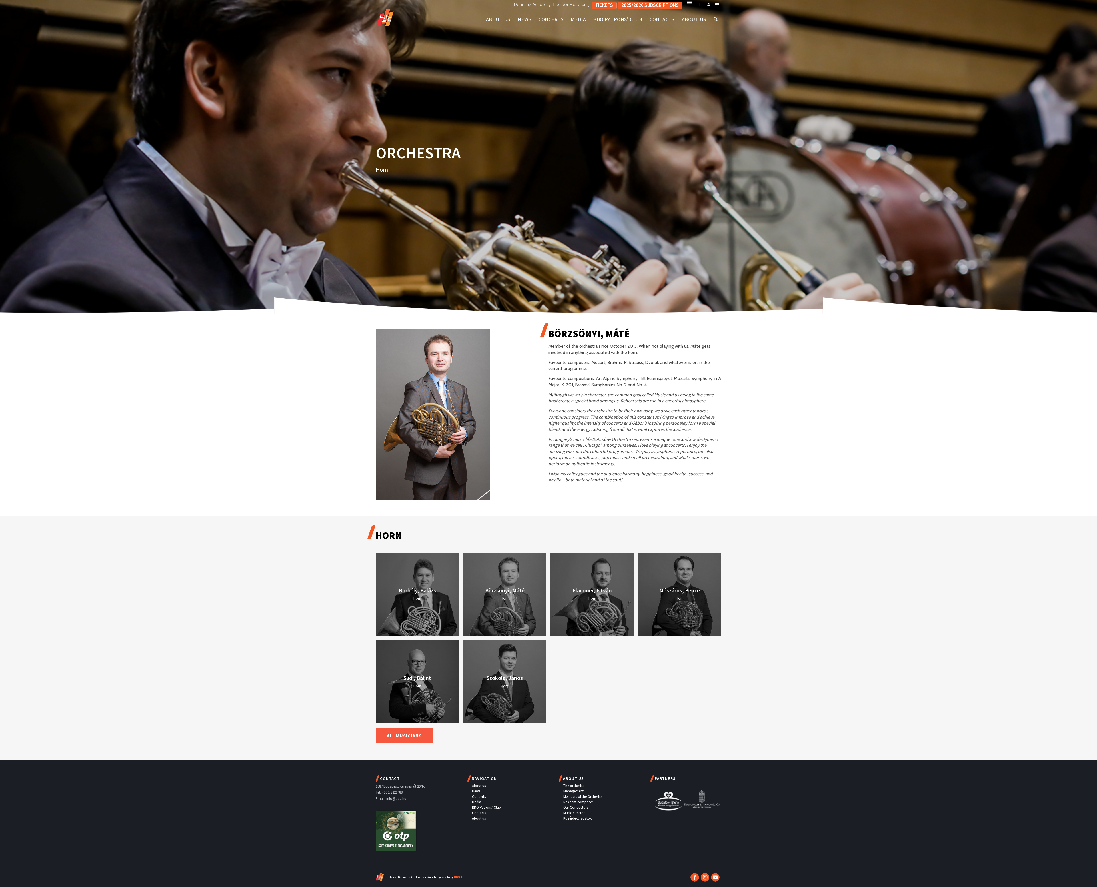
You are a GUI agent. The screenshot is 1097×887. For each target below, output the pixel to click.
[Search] (715, 19)
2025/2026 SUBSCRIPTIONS (650, 5)
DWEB (458, 877)
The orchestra (573, 785)
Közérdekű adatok (577, 818)
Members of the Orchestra (582, 796)
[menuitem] (532, 4)
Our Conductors (575, 807)
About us (479, 785)
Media (476, 802)
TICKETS (604, 5)
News (476, 791)
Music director (574, 812)
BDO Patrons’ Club (486, 807)
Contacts (479, 812)
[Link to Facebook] (700, 4)
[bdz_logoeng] (395, 16)
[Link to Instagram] (708, 4)
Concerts (479, 796)
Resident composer (578, 802)
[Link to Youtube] (717, 4)
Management (573, 791)
